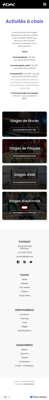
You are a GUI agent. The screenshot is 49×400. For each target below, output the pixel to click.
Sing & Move (24, 295)
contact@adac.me (24, 256)
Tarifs (24, 322)
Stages (24, 326)
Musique (24, 283)
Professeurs (24, 362)
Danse (24, 279)
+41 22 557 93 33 (24, 252)
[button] (45, 4)
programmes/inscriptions (24, 130)
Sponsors (24, 354)
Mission (24, 349)
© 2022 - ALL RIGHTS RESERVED (24, 382)
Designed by (24, 384)
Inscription (24, 314)
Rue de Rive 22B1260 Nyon (24, 247)
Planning (24, 318)
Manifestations (24, 330)
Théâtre (24, 291)
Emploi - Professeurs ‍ (24, 366)
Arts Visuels (24, 287)
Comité (24, 358)
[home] (8, 4)
